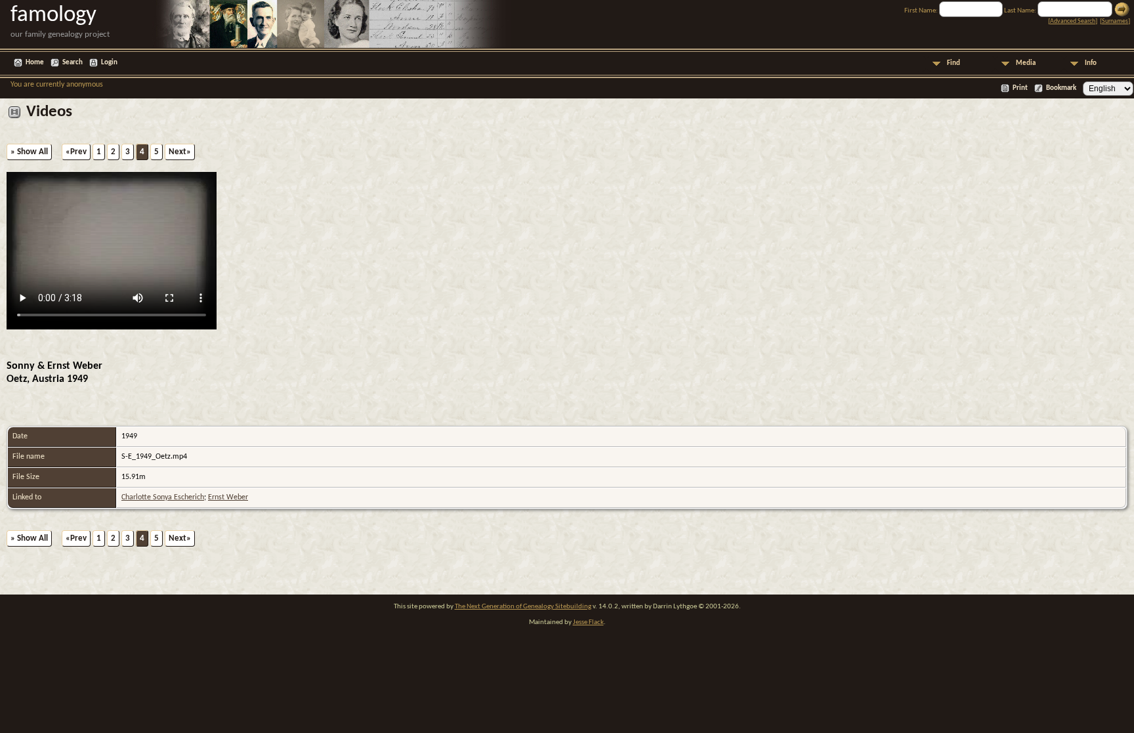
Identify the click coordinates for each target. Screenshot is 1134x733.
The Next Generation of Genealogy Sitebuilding (523, 606)
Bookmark (1061, 88)
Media (1026, 63)
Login (109, 62)
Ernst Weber (228, 497)
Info (1091, 63)
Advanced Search (1072, 21)
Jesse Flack (588, 622)
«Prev (76, 152)
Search (72, 62)
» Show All (29, 152)
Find (953, 63)
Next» (180, 152)
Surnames (1115, 21)
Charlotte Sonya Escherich (162, 497)
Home (35, 62)
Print (1020, 88)
